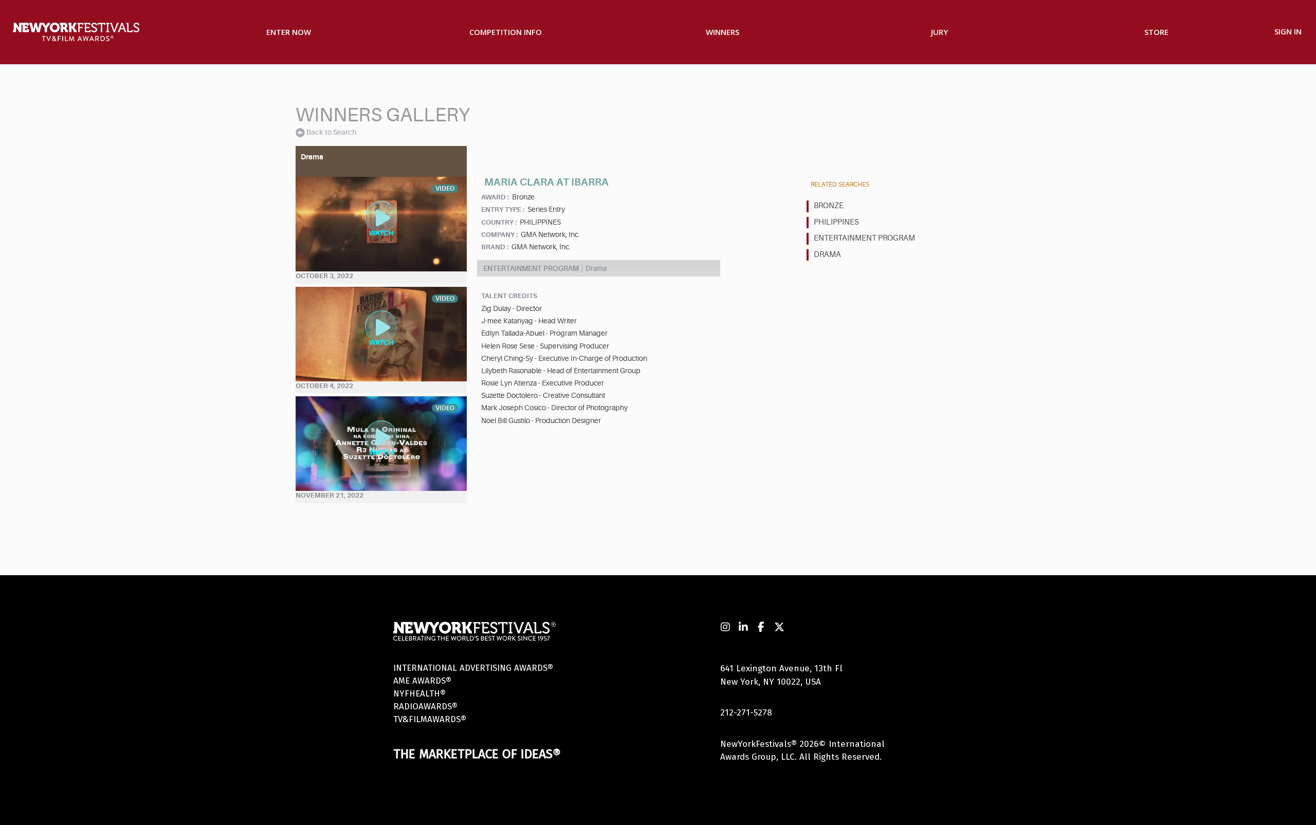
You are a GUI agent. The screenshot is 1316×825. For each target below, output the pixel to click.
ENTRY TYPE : (502, 209)
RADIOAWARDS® (425, 706)
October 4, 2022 (324, 386)
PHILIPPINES (836, 222)
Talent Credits (509, 296)
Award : (495, 197)
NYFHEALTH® (419, 693)
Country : (499, 222)
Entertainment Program (864, 238)
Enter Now (288, 32)
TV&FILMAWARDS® (429, 719)
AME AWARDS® (422, 680)
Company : (499, 235)
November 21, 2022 (329, 495)
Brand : (494, 247)
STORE (1156, 32)
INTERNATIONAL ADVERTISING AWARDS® (473, 668)
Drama (827, 254)
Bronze (829, 205)
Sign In (1288, 31)
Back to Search (331, 132)
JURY (939, 32)
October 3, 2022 (324, 276)
